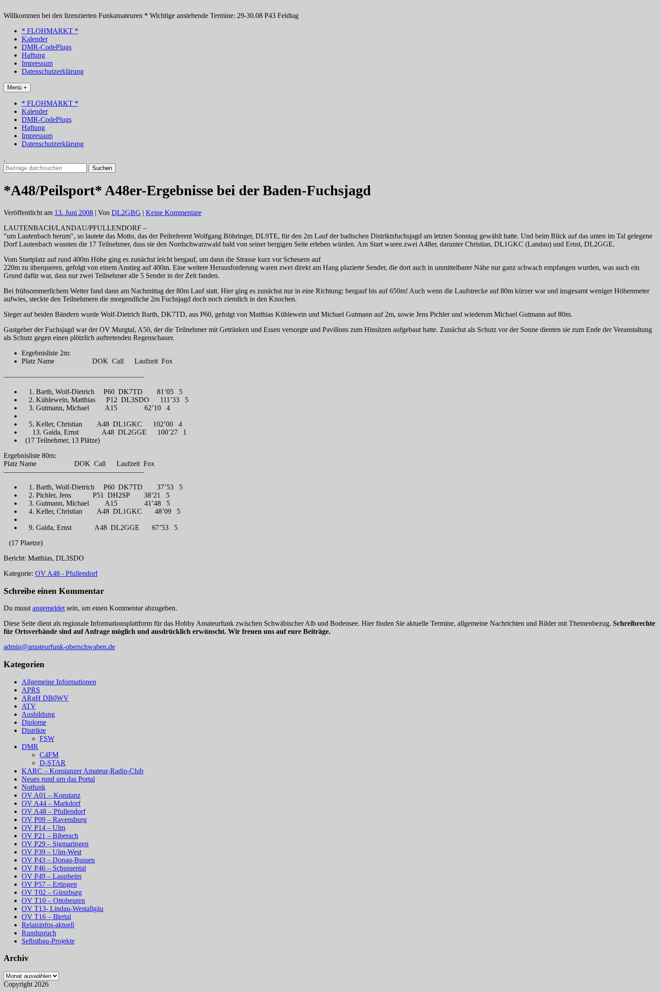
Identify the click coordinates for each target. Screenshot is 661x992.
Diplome (34, 722)
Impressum (37, 63)
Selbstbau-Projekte (48, 941)
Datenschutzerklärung (53, 71)
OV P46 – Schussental (54, 868)
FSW (47, 738)
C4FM (49, 755)
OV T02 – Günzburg (52, 892)
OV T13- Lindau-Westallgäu (62, 908)
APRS (31, 690)
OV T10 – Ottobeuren (53, 900)
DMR (30, 746)
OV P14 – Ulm (43, 827)
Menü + (17, 87)
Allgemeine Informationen (59, 682)
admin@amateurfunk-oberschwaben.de (59, 647)
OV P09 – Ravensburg (54, 819)
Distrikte (34, 730)
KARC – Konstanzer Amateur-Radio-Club (82, 771)
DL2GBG (126, 212)
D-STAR (53, 763)
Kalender (35, 39)
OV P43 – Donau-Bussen (58, 860)
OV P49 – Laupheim (51, 876)
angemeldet (48, 608)
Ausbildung (38, 714)
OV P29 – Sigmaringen (55, 844)
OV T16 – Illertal (46, 916)
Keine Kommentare (173, 212)
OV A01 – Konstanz (51, 795)
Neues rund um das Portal (58, 779)
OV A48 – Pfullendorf (53, 811)
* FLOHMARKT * (50, 31)
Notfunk (33, 787)
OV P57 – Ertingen (49, 884)
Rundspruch (39, 933)
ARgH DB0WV (45, 698)
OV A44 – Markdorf (51, 803)
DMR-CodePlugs (46, 47)
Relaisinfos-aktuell (48, 925)
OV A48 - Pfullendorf (66, 573)
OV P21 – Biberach (50, 835)
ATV (29, 706)
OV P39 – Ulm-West (51, 852)
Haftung (33, 55)
